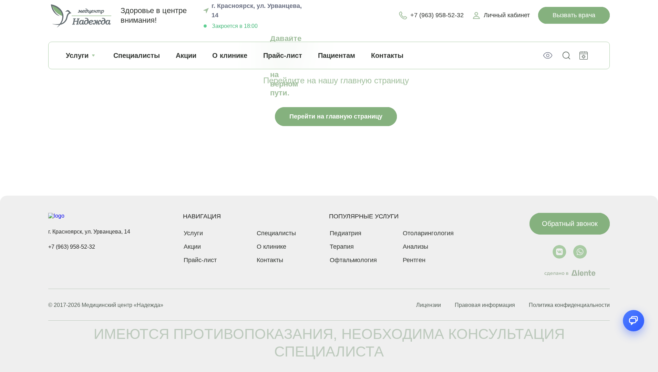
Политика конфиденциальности (569, 305)
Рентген (414, 260)
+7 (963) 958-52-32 (71, 247)
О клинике (229, 55)
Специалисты (136, 55)
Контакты (387, 55)
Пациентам (336, 55)
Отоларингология (428, 233)
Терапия (342, 246)
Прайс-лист (282, 55)
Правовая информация (485, 305)
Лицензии (428, 305)
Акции (186, 55)
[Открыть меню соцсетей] (633, 320)
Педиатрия (345, 233)
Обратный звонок (570, 223)
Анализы (415, 246)
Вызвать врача (574, 15)
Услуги (77, 55)
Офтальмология (353, 260)
